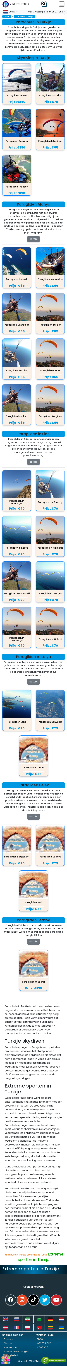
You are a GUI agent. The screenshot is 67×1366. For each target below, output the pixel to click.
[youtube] (56, 1299)
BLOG (40, 1339)
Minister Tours (19, 4)
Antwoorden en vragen (16, 1351)
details (33, 239)
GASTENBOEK (44, 1343)
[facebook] (10, 1299)
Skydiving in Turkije (37, 1254)
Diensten (8, 1343)
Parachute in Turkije (15, 1254)
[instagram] (22, 1299)
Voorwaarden (11, 1347)
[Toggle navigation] (62, 4)
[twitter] (44, 1299)
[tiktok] (33, 1299)
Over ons (8, 1339)
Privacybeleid (11, 1355)
